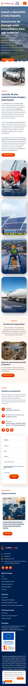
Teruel (24, 667)
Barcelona (18, 662)
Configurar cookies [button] (9, 678)
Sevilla (24, 656)
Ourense (23, 663)
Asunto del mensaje (9, 461)
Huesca (14, 667)
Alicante (17, 660)
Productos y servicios (6, 584)
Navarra (4, 663)
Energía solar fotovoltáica (8, 600)
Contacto (3, 589)
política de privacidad (16, 466)
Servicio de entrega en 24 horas (9, 602)
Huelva (4, 658)
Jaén (3, 660)
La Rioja (9, 663)
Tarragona (11, 662)
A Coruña (14, 663)
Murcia (13, 660)
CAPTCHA (6, 472)
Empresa (6, 446)
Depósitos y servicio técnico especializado (12, 605)
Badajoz (10, 669)
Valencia (23, 660)
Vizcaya (23, 665)
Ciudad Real (21, 669)
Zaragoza (19, 667)
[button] (25, 3)
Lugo (19, 663)
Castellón (5, 662)
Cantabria (18, 665)
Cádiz (8, 658)
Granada (23, 658)
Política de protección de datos (9, 615)
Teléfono (6, 456)
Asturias (11, 665)
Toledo (15, 669)
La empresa (4, 578)
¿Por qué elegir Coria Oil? (7, 581)
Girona (23, 662)
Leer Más (9, 186)
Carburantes (4, 597)
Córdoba (7, 660)
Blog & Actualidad (6, 586)
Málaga (13, 658)
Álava (9, 667)
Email (6, 451)
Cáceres (5, 669)
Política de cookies (6, 618)
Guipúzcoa (5, 667)
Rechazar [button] (8, 681)
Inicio (2, 576)
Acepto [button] (20, 678)
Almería (17, 658)
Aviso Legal (4, 613)
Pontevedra (5, 665)
